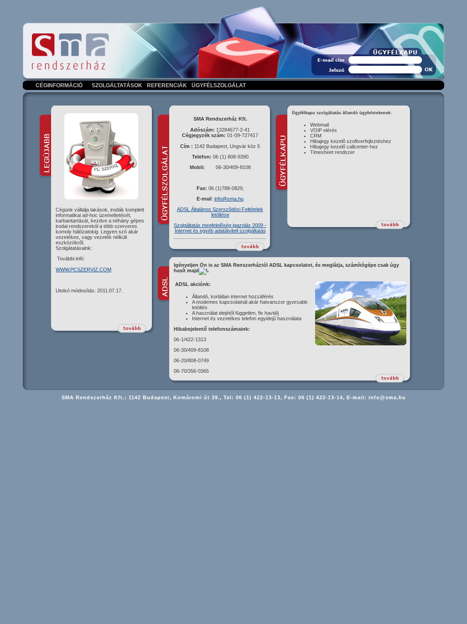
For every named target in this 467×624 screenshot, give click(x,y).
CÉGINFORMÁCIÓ (59, 85)
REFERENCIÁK (167, 85)
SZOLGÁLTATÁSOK (117, 85)
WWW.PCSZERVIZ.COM (83, 269)
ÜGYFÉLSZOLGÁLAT (219, 85)
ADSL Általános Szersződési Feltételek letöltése (220, 211)
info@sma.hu (229, 198)
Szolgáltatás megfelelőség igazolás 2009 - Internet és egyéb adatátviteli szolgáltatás (220, 227)
